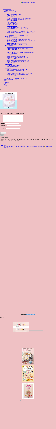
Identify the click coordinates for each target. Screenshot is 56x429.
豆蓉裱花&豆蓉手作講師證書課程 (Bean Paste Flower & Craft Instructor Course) (21, 32)
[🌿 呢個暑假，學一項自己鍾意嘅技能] (35, 257)
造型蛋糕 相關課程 (8, 36)
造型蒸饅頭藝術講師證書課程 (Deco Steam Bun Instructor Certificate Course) (21, 31)
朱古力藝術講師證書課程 (12, 30)
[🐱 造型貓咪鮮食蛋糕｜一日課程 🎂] (49, 200)
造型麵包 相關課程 (8, 64)
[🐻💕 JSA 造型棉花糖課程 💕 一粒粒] (7, 229)
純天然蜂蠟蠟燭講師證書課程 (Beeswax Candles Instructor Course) (19, 75)
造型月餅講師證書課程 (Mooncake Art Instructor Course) (17, 28)
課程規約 (4, 83)
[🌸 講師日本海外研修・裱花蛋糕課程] (35, 168)
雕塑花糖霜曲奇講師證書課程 (12, 58)
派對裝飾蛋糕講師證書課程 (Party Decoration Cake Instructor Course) (19, 41)
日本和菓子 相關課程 (9, 45)
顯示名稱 (2, 123)
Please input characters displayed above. (7, 131)
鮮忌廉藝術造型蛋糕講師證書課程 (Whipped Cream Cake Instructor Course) (21, 40)
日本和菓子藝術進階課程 (12, 49)
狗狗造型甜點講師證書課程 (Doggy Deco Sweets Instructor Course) (19, 20)
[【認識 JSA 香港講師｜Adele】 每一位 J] (21, 232)
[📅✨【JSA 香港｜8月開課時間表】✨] (7, 251)
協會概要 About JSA (6, 80)
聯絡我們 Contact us (6, 85)
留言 (1, 121)
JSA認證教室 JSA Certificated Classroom (10, 79)
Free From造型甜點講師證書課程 (13, 23)
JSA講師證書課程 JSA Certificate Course (10, 11)
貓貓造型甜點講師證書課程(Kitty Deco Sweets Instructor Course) (19, 19)
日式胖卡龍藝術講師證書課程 (12, 24)
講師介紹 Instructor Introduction (8, 10)
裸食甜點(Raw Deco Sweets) (12, 15)
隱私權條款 (7, 82)
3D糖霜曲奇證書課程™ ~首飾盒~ (13, 62)
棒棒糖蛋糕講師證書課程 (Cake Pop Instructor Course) (17, 44)
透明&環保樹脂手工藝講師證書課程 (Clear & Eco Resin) (17, 70)
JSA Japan (4, 84)
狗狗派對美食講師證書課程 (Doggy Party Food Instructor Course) (19, 18)
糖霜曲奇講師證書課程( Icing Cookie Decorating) (16, 56)
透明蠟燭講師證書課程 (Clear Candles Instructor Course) (17, 74)
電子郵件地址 (3, 125)
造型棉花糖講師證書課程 (12, 16)
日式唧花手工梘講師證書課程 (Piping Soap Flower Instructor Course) (19, 73)
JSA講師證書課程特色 (7, 9)
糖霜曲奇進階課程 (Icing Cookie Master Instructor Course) (17, 57)
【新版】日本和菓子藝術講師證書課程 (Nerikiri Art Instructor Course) (20, 47)
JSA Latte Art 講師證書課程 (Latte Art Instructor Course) (17, 78)
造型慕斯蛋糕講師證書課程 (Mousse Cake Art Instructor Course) (18, 39)
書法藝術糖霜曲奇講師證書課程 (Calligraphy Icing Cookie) (18, 61)
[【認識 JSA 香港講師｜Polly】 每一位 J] (49, 162)
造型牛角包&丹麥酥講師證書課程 (13, 65)
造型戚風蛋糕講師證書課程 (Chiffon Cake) (15, 37)
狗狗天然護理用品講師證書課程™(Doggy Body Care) (17, 69)
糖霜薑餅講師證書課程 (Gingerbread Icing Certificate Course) (18, 60)
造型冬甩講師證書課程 (11, 22)
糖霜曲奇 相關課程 (8, 54)
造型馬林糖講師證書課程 (12, 26)
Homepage (4, 7)
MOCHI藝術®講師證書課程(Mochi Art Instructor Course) (17, 48)
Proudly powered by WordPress (5, 417)
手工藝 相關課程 (8, 68)
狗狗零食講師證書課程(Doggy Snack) (14, 14)
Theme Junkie (21, 417)
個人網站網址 (3, 128)
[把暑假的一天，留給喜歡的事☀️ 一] (21, 157)
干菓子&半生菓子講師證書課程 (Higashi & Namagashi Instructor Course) (20, 52)
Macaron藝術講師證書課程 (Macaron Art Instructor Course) (17, 35)
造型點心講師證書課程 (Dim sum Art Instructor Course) (17, 27)
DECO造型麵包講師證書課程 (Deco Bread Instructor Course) (18, 66)
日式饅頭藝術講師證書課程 (12, 53)
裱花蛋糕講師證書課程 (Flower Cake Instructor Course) (17, 43)
